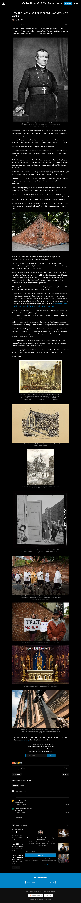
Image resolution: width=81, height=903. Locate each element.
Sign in (76, 3)
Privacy (39, 891)
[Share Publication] (61, 3)
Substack (32, 899)
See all (15, 868)
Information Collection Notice (40, 860)
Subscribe (68, 3)
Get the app (48, 895)
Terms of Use (48, 858)
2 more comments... (17, 817)
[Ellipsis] (68, 800)
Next (64, 774)
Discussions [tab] (24, 825)
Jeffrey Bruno (19, 19)
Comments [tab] (15, 785)
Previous (17, 774)
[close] (55, 831)
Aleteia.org (25, 740)
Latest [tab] (17, 825)
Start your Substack (36, 895)
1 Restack (30, 763)
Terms (44, 891)
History (14, 10)
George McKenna (20, 808)
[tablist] (18, 785)
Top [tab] (13, 825)
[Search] (58, 3)
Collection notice (51, 891)
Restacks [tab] (22, 785)
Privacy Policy (52, 860)
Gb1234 (17, 800)
